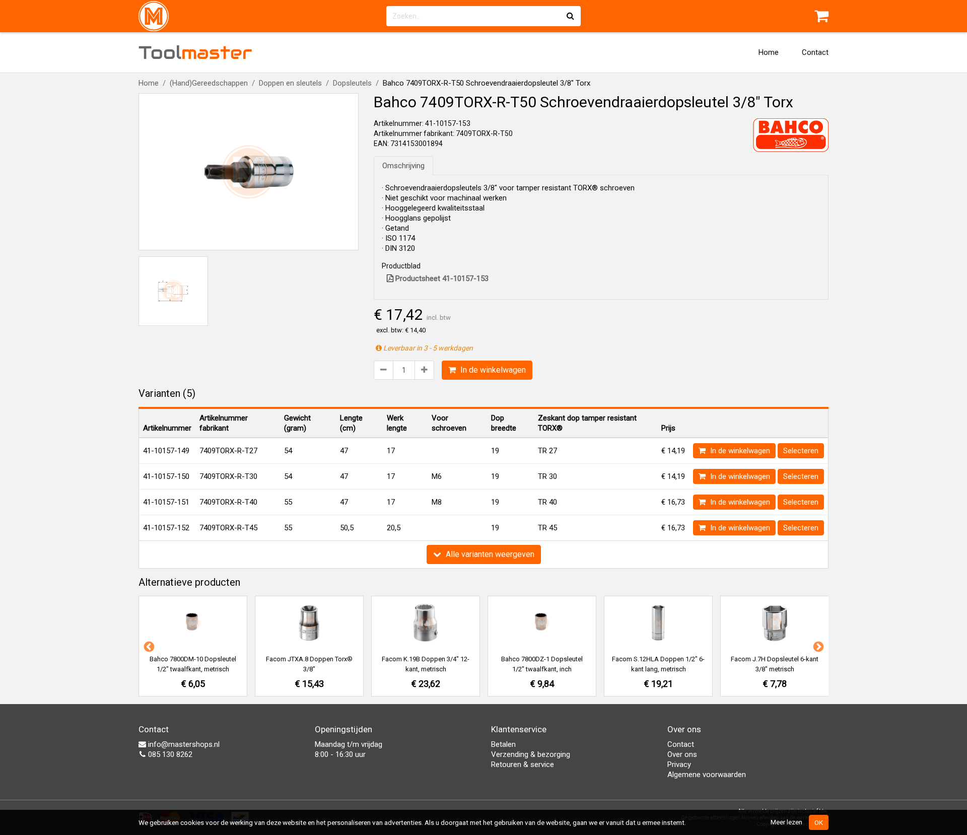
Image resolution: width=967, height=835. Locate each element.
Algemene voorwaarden (706, 774)
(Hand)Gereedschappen (209, 83)
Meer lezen (786, 822)
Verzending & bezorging (530, 754)
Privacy (679, 764)
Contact (815, 52)
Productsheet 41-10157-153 (441, 278)
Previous (148, 646)
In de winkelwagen (492, 370)
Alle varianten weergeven (489, 554)
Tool (195, 52)
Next (817, 646)
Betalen (503, 744)
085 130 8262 (169, 754)
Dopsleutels (352, 83)
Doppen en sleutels (290, 83)
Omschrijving (403, 165)
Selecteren (800, 450)
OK (818, 822)
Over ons (682, 754)
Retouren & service (522, 764)
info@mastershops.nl (183, 744)
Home (768, 52)
